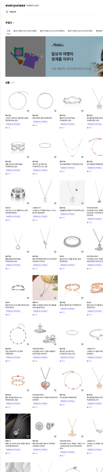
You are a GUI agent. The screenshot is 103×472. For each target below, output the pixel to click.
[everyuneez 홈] (22, 6)
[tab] (8, 31)
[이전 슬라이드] (41, 56)
